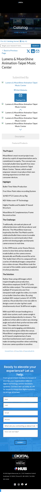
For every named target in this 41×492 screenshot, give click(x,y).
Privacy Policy (19, 351)
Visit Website (21, 90)
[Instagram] (18, 484)
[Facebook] (22, 484)
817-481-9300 (24, 476)
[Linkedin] (15, 484)
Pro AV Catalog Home (10, 41)
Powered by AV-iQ (29, 351)
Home (16, 32)
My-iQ (24, 41)
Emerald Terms (9, 351)
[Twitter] (26, 484)
